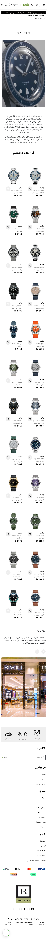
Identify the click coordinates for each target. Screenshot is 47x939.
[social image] (31, 911)
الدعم (43, 834)
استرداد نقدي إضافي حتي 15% (21, 13)
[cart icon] (30, 188)
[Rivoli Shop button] (6, 933)
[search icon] (9, 5)
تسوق (42, 791)
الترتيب (7, 18)
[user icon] (2, 5)
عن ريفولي (40, 767)
